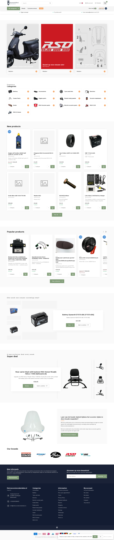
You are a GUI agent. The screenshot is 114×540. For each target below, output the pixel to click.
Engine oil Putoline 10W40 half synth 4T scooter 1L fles (17, 153)
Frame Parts (35, 502)
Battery (34, 492)
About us (60, 517)
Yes (95, 536)
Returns (60, 502)
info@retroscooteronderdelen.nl (18, 506)
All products (87, 502)
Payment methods (62, 500)
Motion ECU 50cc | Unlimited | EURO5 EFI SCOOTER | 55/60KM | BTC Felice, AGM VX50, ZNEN (17, 258)
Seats (34, 512)
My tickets (86, 495)
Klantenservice (13, 477)
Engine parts (36, 505)
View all (56, 214)
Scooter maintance (37, 510)
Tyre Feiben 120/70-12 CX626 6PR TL (69, 153)
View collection (56, 281)
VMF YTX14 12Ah (90, 153)
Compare (12, 166)
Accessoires (36, 490)
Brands (23, 8)
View (69, 325)
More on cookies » (108, 536)
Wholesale (61, 512)
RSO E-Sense (36, 517)
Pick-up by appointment (64, 492)
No (100, 536)
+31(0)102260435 (14, 501)
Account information (89, 490)
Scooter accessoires (63, 490)
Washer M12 (37, 195)
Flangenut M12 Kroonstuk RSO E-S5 (44, 153)
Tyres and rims (36, 495)
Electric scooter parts (38, 500)
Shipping (60, 505)
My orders (86, 492)
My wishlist (86, 497)
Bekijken (27, 386)
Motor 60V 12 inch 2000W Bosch (88, 257)
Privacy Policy (61, 497)
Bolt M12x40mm (64, 195)
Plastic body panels (37, 507)
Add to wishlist (82, 325)
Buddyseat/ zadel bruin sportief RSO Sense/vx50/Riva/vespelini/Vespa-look (65, 260)
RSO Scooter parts (37, 515)
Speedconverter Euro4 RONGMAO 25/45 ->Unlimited (40, 257)
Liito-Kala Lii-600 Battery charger (95, 195)
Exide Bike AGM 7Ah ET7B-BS (17, 195)
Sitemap (60, 510)
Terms (59, 495)
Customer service (32, 8)
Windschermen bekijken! (69, 434)
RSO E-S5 (35, 520)
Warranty (60, 515)
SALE (41, 8)
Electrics (35, 497)
